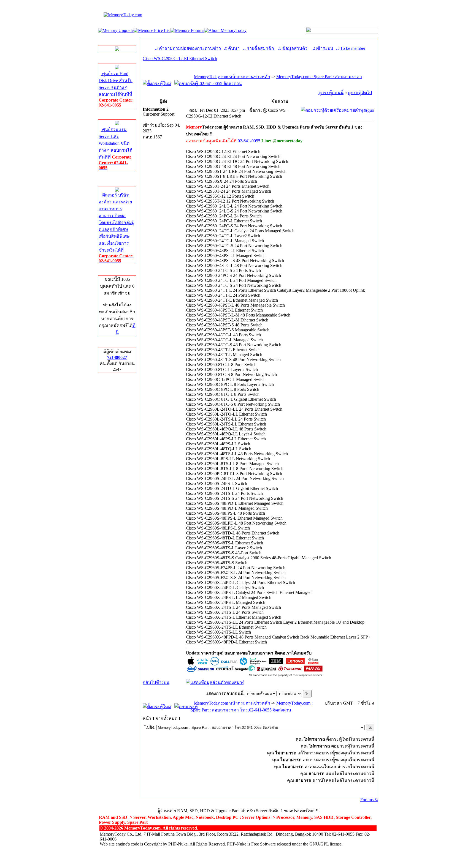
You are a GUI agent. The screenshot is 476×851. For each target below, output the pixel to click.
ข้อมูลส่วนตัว (294, 48)
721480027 (117, 357)
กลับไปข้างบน (156, 682)
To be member (352, 48)
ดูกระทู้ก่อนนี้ (331, 92)
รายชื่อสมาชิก (260, 48)
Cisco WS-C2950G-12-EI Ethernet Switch (180, 58)
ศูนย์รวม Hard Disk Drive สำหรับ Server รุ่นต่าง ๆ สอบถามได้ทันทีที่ (116, 89)
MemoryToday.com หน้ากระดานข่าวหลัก (232, 76)
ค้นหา (234, 48)
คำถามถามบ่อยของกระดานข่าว (190, 48)
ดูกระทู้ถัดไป (360, 92)
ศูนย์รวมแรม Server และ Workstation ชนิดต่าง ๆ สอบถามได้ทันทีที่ (115, 148)
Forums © (369, 799)
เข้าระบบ (324, 48)
